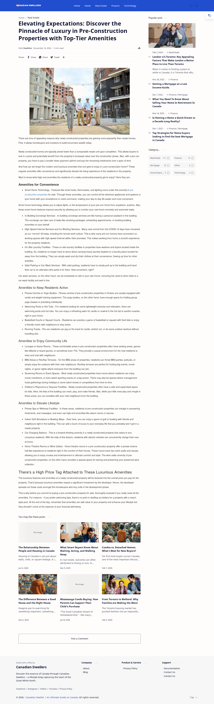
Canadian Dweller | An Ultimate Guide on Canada (52, 697)
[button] (191, 5)
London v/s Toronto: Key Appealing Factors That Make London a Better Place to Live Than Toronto (173, 60)
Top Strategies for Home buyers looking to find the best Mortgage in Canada (172, 136)
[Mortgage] (183, 94)
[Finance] (174, 79)
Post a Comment (79, 638)
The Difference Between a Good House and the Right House (37, 601)
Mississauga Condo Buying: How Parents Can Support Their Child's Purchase (79, 603)
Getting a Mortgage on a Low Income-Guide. (169, 85)
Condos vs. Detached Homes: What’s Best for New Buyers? (119, 549)
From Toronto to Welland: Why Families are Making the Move (120, 601)
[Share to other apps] (63, 57)
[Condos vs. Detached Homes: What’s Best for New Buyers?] (121, 532)
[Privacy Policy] (66, 688)
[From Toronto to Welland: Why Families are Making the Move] (121, 584)
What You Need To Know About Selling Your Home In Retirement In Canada (173, 102)
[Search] (196, 5)
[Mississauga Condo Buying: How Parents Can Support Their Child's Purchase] (79, 584)
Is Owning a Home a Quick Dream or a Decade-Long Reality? (173, 119)
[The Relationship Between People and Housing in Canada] (37, 532)
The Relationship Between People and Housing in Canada (36, 549)
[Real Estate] (174, 52)
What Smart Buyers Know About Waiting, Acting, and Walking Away (79, 551)
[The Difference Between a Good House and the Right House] (37, 584)
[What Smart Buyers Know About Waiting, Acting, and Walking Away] (79, 532)
